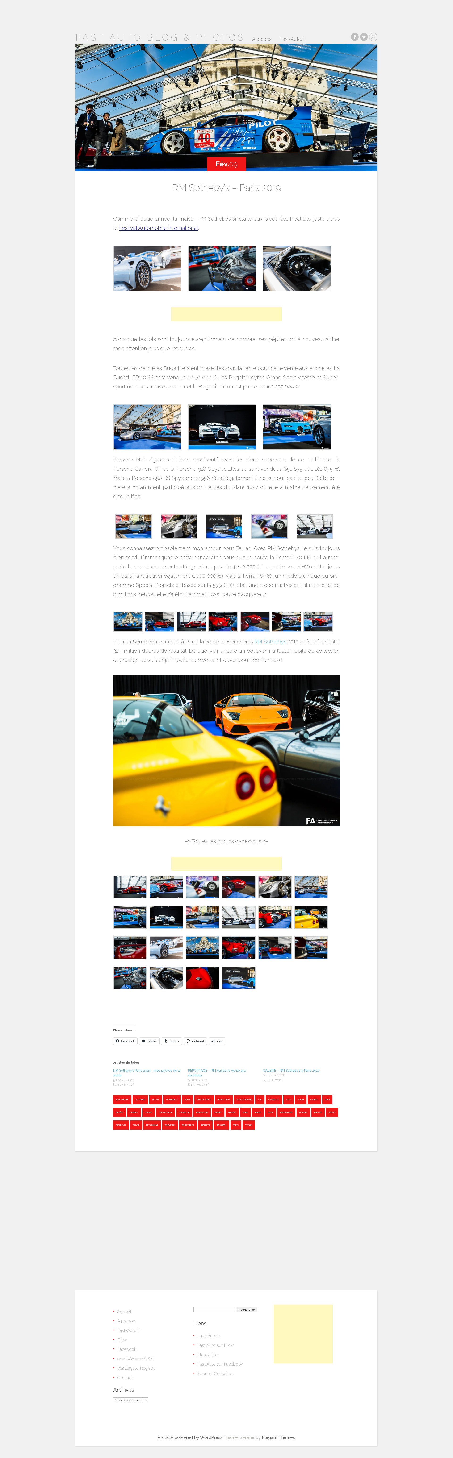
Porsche (318, 1112)
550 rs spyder (122, 1100)
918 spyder (140, 1100)
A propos (262, 39)
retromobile (152, 1125)
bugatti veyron (244, 1100)
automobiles (172, 1100)
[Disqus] (227, 1219)
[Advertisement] (226, 314)
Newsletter (208, 1354)
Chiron (301, 1100)
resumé (136, 1125)
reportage (121, 1125)
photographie (286, 1112)
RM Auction (170, 1125)
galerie (218, 1112)
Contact (125, 1377)
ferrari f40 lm (165, 1112)
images (258, 1112)
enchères (134, 1112)
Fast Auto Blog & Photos (160, 37)
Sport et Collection (215, 1373)
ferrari (148, 1112)
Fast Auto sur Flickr (215, 1345)
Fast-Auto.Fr (293, 39)
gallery (232, 1112)
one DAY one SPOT (135, 1358)
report (332, 1112)
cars (288, 1100)
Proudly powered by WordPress (190, 1437)
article (155, 1100)
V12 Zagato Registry (136, 1368)
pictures (303, 1112)
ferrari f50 (184, 1112)
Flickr (122, 1339)
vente (236, 1125)
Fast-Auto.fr (128, 1330)
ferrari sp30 (202, 1112)
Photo (270, 1112)
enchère (119, 1112)
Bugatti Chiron (204, 1100)
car (260, 1100)
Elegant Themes (278, 1437)
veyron (248, 1125)
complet (314, 1100)
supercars (221, 1125)
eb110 (327, 1100)
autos (187, 1100)
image (245, 1112)
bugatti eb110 (224, 1100)
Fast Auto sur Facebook (220, 1364)
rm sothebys (188, 1125)
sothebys (205, 1125)
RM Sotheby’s (270, 641)
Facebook (126, 1349)
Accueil (124, 1311)
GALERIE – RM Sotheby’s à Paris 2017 (291, 1070)
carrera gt (273, 1100)
